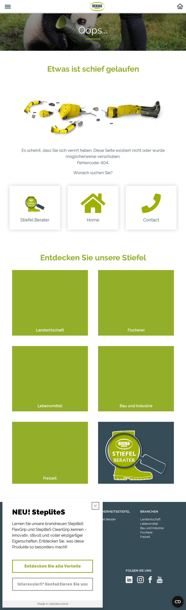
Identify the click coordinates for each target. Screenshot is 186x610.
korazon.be (169, 605)
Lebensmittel (149, 523)
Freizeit (145, 537)
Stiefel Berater (106, 519)
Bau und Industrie (152, 528)
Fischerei (146, 532)
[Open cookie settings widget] (178, 602)
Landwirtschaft (150, 519)
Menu (5, 3)
